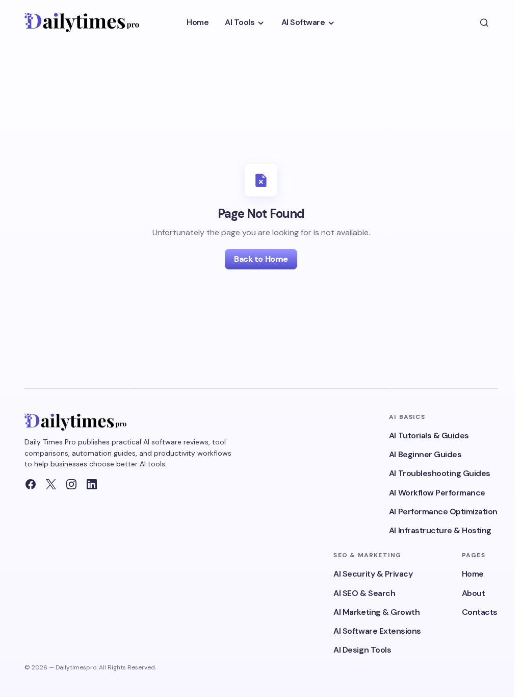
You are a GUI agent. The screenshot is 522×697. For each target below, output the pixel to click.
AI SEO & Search (364, 593)
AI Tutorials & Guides (429, 435)
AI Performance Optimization (443, 511)
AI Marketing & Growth (376, 612)
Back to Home (261, 259)
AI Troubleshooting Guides (439, 473)
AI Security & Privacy (372, 573)
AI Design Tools (362, 649)
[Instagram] (71, 484)
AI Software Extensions (377, 631)
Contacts (480, 612)
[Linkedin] (92, 484)
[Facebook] (30, 484)
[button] (484, 22)
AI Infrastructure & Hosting (440, 530)
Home (473, 573)
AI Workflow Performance (437, 492)
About (473, 593)
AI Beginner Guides (425, 454)
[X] (51, 484)
